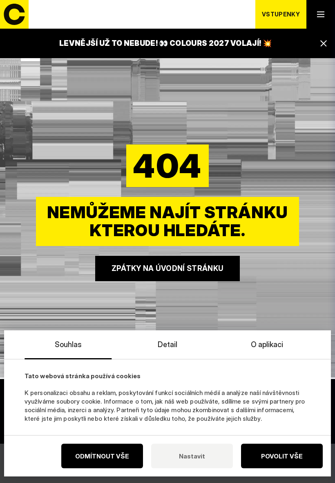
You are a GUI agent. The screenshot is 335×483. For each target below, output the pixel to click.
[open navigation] (320, 14)
